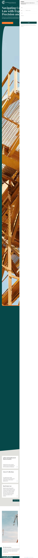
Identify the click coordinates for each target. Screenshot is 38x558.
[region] (12, 551)
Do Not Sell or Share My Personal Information (11, 554)
